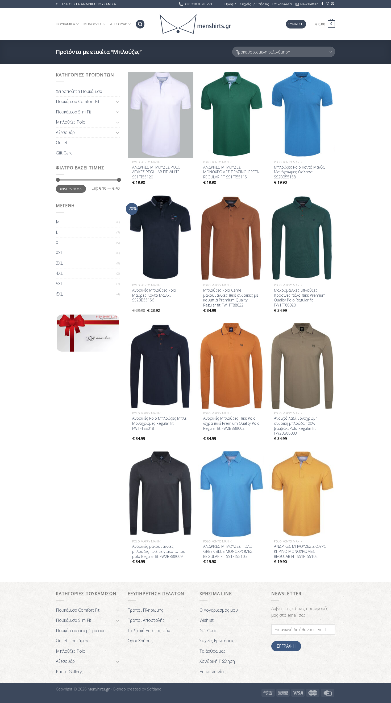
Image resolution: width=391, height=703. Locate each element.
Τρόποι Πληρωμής (145, 610)
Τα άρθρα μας (212, 651)
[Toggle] (117, 102)
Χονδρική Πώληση (217, 661)
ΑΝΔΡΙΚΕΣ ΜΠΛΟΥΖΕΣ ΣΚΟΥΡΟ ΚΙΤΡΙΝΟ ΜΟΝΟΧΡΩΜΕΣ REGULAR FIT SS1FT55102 (300, 551)
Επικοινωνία (282, 4)
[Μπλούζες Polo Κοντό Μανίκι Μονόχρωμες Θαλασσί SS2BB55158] (302, 114)
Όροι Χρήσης (140, 641)
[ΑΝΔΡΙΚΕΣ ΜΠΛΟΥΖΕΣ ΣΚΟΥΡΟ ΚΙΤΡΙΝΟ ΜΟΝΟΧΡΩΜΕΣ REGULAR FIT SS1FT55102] (302, 494)
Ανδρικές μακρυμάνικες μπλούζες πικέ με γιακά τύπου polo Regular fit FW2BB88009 (158, 551)
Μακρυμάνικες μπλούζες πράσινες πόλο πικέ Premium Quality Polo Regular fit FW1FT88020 (300, 298)
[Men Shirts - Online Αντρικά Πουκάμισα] (195, 24)
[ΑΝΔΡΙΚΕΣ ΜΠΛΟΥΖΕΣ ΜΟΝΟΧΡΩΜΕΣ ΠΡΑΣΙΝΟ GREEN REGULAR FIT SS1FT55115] (231, 114)
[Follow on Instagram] (327, 4)
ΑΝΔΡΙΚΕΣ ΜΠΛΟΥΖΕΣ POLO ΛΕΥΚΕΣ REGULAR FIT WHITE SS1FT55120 (156, 172)
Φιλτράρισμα (71, 189)
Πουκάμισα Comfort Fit (77, 101)
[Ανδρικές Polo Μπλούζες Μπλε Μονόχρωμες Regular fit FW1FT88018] (160, 366)
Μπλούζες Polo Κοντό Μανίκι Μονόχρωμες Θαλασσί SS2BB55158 (299, 172)
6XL (59, 294)
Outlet (61, 142)
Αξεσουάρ (118, 24)
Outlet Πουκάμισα (73, 641)
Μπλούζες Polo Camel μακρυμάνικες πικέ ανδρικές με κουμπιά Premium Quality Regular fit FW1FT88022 (230, 298)
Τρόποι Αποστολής (146, 620)
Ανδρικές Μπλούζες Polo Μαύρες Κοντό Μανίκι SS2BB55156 (154, 295)
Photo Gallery (69, 672)
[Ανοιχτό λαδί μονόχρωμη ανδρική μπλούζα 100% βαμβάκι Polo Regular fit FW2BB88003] (302, 366)
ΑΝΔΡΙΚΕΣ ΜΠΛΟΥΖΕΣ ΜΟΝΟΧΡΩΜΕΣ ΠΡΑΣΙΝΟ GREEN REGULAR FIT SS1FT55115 (231, 172)
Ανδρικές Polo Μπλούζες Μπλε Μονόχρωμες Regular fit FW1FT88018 (159, 423)
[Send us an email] (332, 4)
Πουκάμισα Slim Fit (73, 112)
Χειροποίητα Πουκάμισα (79, 91)
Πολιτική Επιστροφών (149, 630)
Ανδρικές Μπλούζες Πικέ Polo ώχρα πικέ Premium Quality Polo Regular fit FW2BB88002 (231, 423)
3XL (59, 263)
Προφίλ (230, 4)
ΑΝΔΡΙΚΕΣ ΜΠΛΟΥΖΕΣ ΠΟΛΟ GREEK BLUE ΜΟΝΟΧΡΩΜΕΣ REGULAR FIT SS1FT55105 (227, 551)
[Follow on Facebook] (322, 4)
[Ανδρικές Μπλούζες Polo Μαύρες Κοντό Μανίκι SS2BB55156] (160, 238)
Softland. (154, 689)
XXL (59, 253)
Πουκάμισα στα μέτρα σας (80, 630)
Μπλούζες (93, 24)
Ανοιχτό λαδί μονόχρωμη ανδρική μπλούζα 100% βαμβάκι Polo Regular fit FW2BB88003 (296, 426)
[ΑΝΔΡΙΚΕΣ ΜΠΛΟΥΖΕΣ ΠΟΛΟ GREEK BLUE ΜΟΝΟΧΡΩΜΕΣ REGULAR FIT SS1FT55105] (231, 494)
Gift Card (64, 153)
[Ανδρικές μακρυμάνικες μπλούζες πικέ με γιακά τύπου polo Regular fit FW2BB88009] (160, 494)
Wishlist (206, 620)
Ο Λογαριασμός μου (218, 610)
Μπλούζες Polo (70, 122)
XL (58, 243)
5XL (59, 284)
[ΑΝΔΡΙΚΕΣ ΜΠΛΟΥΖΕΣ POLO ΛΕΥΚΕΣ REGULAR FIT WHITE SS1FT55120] (160, 114)
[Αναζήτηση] (140, 24)
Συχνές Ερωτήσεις (254, 4)
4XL (59, 273)
